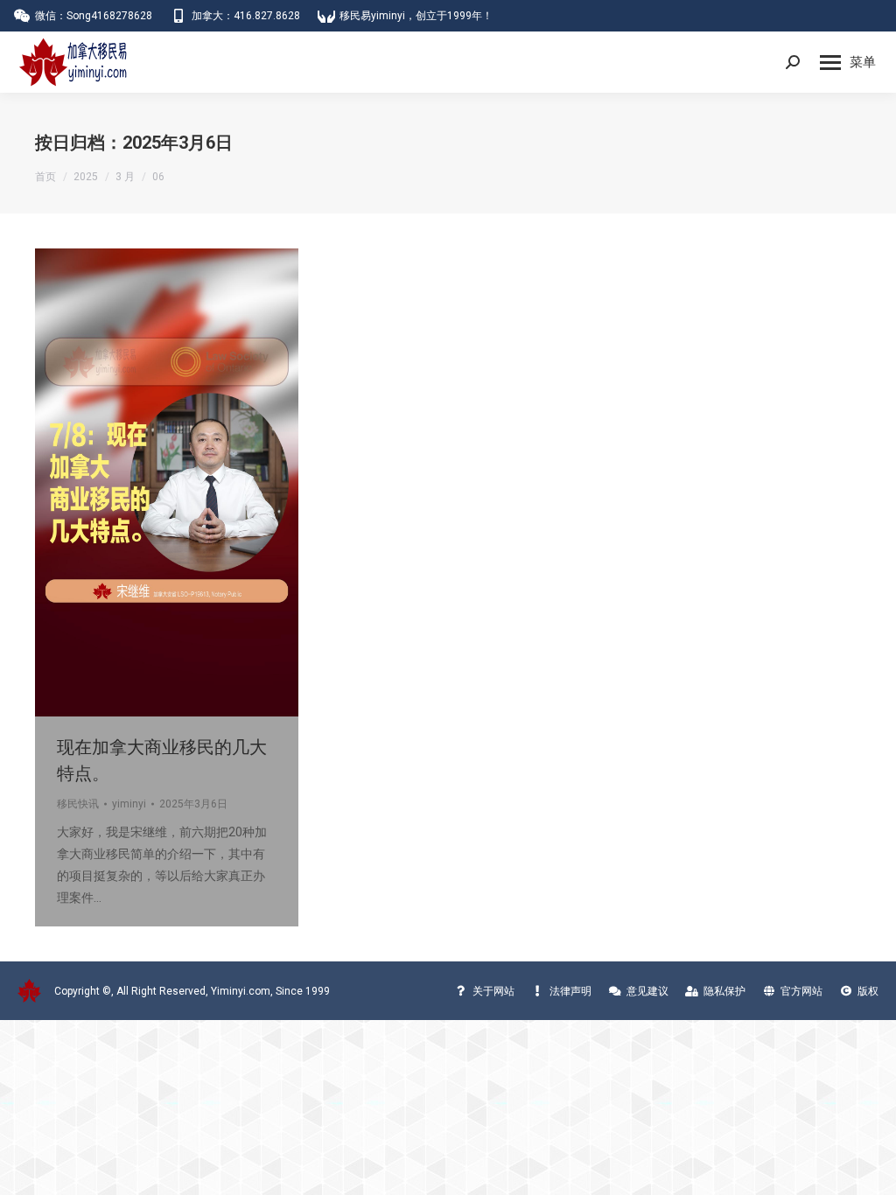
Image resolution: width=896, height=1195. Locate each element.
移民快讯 (78, 804)
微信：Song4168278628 (93, 16)
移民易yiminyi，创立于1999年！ (416, 16)
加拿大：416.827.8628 (246, 16)
